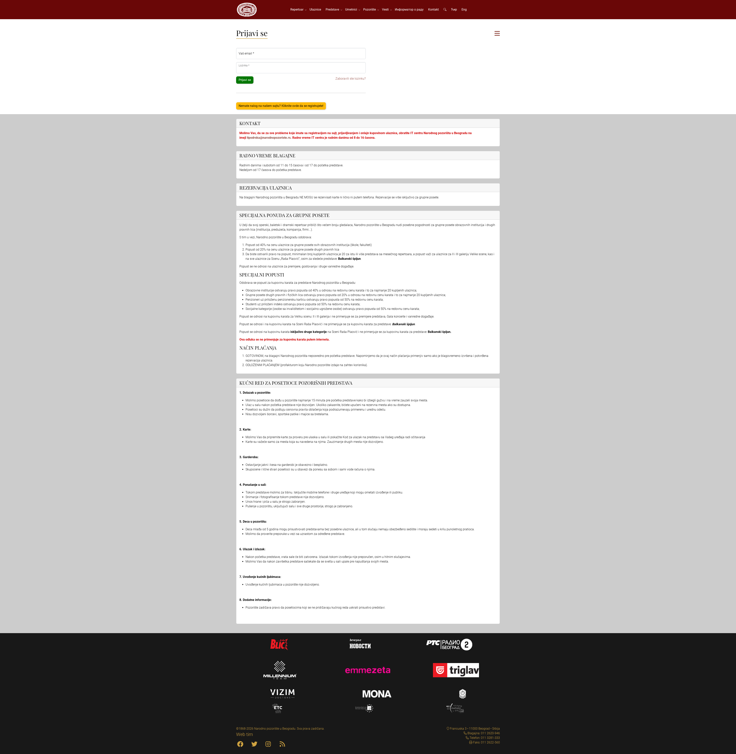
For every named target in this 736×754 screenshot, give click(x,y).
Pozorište (370, 9)
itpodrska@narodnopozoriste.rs (269, 137)
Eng (464, 9)
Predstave (333, 9)
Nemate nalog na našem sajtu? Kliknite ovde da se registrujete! (281, 106)
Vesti (386, 9)
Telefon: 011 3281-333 (484, 738)
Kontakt (433, 9)
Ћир (454, 9)
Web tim (244, 734)
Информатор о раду (409, 9)
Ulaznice (315, 9)
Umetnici (352, 9)
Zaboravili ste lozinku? (350, 78)
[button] (497, 33)
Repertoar (297, 9)
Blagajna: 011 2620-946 (483, 733)
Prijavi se (245, 80)
